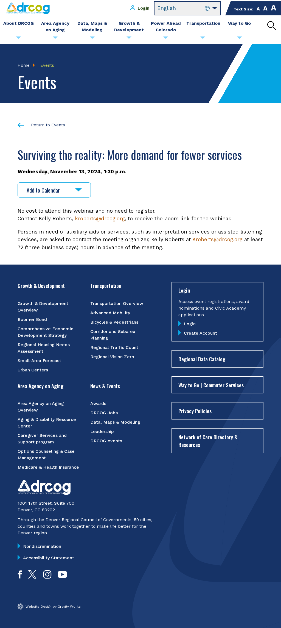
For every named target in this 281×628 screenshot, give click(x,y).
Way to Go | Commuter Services (211, 385)
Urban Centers (33, 370)
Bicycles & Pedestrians (114, 322)
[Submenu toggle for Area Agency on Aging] (55, 39)
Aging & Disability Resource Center (47, 423)
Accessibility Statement (48, 557)
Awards (98, 403)
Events (47, 65)
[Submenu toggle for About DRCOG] (18, 39)
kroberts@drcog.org (100, 218)
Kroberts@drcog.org (217, 239)
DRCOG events (106, 440)
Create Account (200, 333)
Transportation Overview (116, 303)
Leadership (102, 431)
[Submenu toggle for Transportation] (203, 39)
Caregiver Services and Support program (42, 438)
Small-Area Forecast (39, 360)
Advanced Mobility (110, 312)
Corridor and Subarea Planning (112, 335)
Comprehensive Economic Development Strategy (45, 332)
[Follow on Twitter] (32, 576)
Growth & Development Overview (43, 307)
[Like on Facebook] (20, 576)
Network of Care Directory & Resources (207, 441)
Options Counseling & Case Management (46, 454)
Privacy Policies (195, 411)
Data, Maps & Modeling (115, 422)
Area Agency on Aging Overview (41, 407)
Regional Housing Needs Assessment (44, 348)
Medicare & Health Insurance (48, 467)
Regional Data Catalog (201, 359)
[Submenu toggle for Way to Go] (239, 39)
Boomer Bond (32, 319)
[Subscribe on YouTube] (62, 576)
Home (24, 65)
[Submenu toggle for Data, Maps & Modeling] (92, 39)
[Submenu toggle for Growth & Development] (129, 39)
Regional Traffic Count (114, 347)
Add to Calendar (43, 190)
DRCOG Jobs (104, 412)
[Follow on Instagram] (47, 576)
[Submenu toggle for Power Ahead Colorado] (165, 39)
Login (143, 8)
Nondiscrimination (42, 546)
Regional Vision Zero (112, 356)
